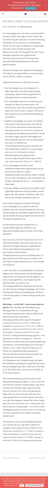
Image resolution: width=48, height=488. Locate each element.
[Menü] (45, 14)
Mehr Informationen (34, 485)
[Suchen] (3, 14)
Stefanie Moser (26, 26)
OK (22, 485)
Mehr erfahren (30, 8)
